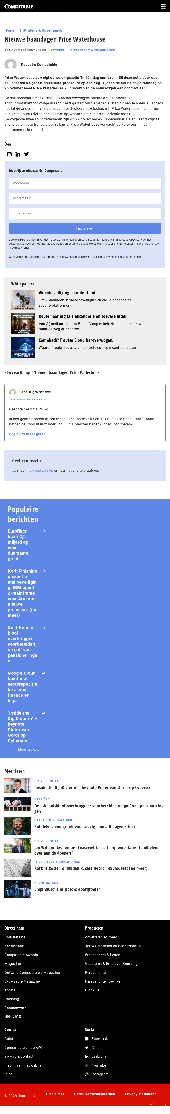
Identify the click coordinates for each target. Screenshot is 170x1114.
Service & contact (18, 1056)
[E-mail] (9, 154)
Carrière (42, 799)
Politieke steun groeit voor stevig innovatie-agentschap (84, 826)
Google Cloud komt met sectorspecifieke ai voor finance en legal (22, 686)
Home (9, 30)
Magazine (12, 964)
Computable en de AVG (23, 1048)
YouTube (99, 1065)
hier (105, 256)
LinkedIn (99, 1056)
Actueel (58, 50)
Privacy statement (140, 1094)
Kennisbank (14, 946)
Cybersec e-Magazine (22, 981)
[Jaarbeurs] (142, 1108)
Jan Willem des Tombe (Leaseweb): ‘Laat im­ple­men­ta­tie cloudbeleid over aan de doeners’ (96, 850)
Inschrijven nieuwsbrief (23, 1065)
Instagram (100, 1074)
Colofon (11, 1039)
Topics (9, 990)
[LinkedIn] (18, 154)
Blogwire (92, 990)
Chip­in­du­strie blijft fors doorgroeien (67, 889)
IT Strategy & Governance (40, 30)
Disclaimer (55, 1094)
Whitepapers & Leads (102, 955)
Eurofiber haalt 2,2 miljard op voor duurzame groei (18, 544)
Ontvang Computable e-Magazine (32, 972)
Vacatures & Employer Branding (111, 964)
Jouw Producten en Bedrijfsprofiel (113, 946)
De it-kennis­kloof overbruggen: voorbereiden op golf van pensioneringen (22, 644)
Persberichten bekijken (103, 981)
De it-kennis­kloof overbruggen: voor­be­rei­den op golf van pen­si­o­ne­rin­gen (98, 808)
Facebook (100, 1039)
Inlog (8, 1074)
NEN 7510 (12, 1017)
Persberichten (96, 972)
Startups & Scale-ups (53, 820)
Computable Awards (21, 955)
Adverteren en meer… (102, 937)
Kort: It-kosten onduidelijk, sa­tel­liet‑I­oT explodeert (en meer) (91, 868)
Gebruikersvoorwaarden (94, 1094)
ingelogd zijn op (40, 470)
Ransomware (15, 1008)
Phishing (11, 999)
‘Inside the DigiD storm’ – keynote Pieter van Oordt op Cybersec (22, 726)
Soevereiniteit (47, 781)
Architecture (46, 882)
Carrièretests (14, 937)
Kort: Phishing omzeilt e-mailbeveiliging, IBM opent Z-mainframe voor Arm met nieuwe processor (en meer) (22, 593)
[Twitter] (26, 154)
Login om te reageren (27, 434)
